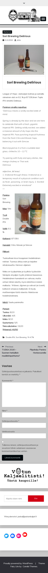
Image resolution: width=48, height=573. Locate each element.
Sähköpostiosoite (10, 421)
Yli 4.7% (30, 337)
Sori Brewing (21, 337)
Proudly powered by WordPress (18, 563)
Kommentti (7, 380)
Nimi (4, 410)
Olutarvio (7, 32)
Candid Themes (30, 566)
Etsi (35, 498)
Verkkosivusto (8, 431)
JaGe (19, 40)
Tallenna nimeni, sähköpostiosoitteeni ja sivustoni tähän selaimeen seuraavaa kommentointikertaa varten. (20, 448)
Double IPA (10, 337)
